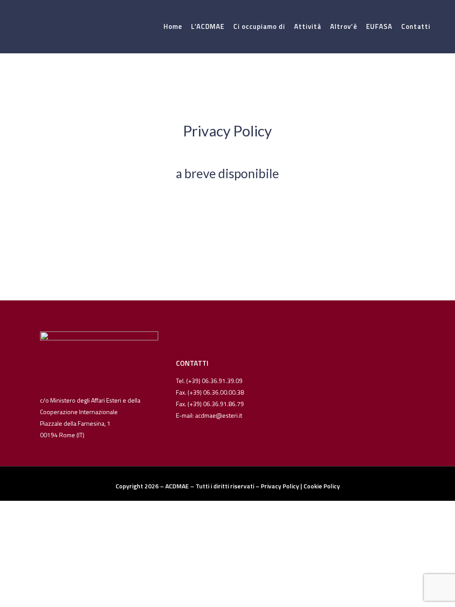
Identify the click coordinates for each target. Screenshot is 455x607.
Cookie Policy (321, 486)
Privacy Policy (280, 486)
